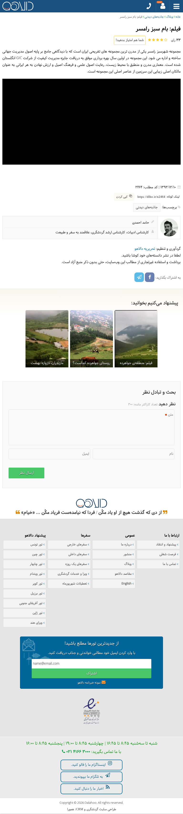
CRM (79, 809)
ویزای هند (36, 623)
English (127, 583)
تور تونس (36, 544)
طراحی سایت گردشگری (101, 809)
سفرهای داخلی (77, 554)
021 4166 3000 (77, 751)
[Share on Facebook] (149, 277)
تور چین (37, 554)
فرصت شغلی (167, 554)
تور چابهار (36, 564)
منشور (127, 554)
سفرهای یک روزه (76, 564)
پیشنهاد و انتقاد (166, 544)
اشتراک (91, 674)
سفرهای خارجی (77, 544)
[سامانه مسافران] (163, 6)
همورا (70, 809)
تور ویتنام (36, 574)
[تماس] (149, 6)
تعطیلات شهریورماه (74, 583)
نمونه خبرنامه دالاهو (89, 682)
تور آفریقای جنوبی (30, 603)
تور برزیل (36, 593)
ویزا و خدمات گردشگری (72, 574)
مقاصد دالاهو (123, 574)
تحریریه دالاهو (145, 249)
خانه (178, 17)
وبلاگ (169, 17)
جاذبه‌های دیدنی (154, 17)
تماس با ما (169, 564)
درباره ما (126, 544)
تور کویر (37, 583)
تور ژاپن (37, 613)
